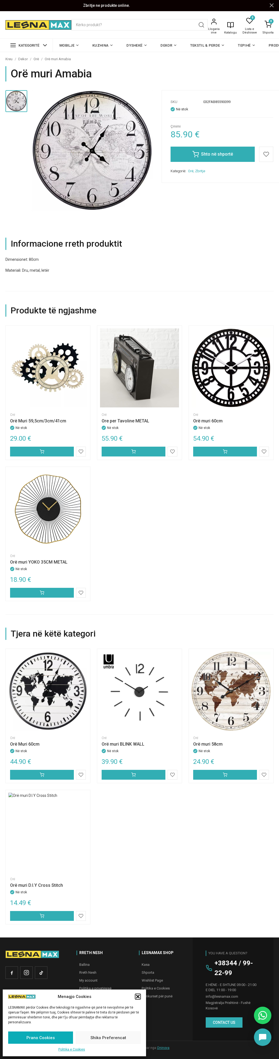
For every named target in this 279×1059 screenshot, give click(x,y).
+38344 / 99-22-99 (233, 968)
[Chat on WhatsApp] (262, 1015)
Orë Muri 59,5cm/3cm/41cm (38, 420)
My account (88, 980)
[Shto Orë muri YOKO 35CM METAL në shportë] (42, 593)
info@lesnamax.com (222, 996)
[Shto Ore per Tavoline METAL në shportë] (133, 451)
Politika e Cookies (71, 1049)
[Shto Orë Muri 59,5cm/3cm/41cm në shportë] (42, 451)
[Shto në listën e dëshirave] (266, 154)
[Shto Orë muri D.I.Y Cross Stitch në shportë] (42, 916)
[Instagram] (26, 972)
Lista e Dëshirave (249, 30)
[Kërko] (201, 24)
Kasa (146, 965)
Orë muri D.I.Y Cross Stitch (36, 885)
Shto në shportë (217, 154)
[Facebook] (11, 972)
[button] (138, 996)
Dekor (166, 45)
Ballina (84, 965)
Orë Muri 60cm (25, 744)
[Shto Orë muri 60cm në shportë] (225, 451)
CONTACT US (224, 1022)
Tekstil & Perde (205, 45)
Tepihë (244, 45)
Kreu (9, 59)
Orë (36, 59)
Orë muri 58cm (208, 744)
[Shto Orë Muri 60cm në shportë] (42, 775)
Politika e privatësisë (95, 988)
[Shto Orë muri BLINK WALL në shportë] (133, 775)
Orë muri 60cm (208, 420)
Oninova (163, 1048)
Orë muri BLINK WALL (123, 744)
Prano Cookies (40, 1037)
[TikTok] (41, 972)
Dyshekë (134, 45)
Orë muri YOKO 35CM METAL (39, 562)
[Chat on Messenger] (262, 1037)
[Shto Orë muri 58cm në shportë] (225, 775)
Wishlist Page (152, 980)
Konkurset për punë (157, 996)
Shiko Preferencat (108, 1037)
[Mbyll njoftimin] (271, 5)
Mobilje (66, 45)
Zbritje (200, 171)
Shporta (268, 32)
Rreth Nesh (87, 972)
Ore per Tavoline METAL (125, 420)
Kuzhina (100, 45)
